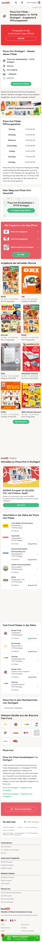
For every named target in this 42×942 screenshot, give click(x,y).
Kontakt (24, 928)
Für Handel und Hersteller (10, 850)
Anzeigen (35, 7)
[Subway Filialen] (26, 724)
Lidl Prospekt (5, 884)
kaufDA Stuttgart (9, 827)
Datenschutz (5, 928)
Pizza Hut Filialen (9, 830)
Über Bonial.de (6, 847)
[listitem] (11, 284)
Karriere (3, 853)
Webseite (12, 74)
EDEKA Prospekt (6, 862)
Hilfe (2, 925)
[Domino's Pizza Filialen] (36, 724)
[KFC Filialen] (26, 733)
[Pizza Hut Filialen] (5, 733)
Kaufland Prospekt (7, 865)
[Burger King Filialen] (15, 724)
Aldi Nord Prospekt (7, 877)
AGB (2, 931)
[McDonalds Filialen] (5, 724)
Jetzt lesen (21, 505)
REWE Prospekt (6, 868)
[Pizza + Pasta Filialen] (15, 741)
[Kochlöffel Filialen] (36, 733)
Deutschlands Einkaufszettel (11, 893)
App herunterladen (7, 899)
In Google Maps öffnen (21, 210)
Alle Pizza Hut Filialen (21, 84)
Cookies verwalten (27, 931)
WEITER (21, 38)
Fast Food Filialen (31, 827)
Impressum (25, 925)
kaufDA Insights (6, 896)
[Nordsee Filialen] (5, 741)
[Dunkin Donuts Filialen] (15, 733)
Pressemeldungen (7, 902)
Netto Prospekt (6, 880)
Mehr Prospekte (21, 422)
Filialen (20, 827)
